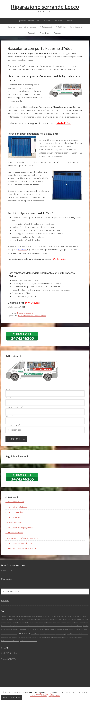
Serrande (23, 633)
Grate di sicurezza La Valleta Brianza (48, 619)
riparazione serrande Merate (51, 629)
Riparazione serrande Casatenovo (21, 629)
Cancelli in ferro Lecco (6, 616)
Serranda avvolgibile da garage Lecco (19, 527)
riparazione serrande (62, 626)
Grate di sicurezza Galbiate (33, 619)
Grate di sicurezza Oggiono (49, 622)
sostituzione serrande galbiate (12, 637)
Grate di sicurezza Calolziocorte (58, 616)
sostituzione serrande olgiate (58, 637)
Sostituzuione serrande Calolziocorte (10, 641)
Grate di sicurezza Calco (44, 616)
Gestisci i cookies (11, 697)
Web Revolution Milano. (45, 694)
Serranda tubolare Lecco (14, 502)
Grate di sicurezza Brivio (32, 616)
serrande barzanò (35, 634)
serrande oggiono (53, 634)
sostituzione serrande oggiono (42, 637)
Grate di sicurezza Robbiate (21, 626)
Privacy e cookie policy (38, 696)
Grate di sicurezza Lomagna (77, 619)
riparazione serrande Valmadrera (9, 634)
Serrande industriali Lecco (15, 512)
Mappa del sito (54, 696)
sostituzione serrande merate (28, 637)
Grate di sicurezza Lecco (64, 619)
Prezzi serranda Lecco (13, 522)
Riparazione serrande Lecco (45, 6)
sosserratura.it (7, 570)
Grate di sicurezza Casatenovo (74, 616)
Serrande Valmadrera (72, 634)
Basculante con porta (25, 313)
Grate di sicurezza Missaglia (36, 622)
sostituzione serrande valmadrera (73, 637)
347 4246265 (11, 653)
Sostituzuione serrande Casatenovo (28, 641)
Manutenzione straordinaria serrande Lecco (21, 538)
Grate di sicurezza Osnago (7, 626)
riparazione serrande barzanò (75, 626)
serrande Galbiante (44, 634)
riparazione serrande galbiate (36, 629)
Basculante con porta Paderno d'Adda (32, 316)
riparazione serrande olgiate (80, 629)
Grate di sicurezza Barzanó (19, 616)
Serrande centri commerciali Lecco (18, 543)
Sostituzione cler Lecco (14, 533)
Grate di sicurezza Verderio (50, 626)
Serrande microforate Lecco (16, 507)
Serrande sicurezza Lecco (15, 517)
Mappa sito (6, 579)
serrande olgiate (62, 634)
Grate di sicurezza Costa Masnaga (17, 619)
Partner (5, 600)
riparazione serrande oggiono (65, 629)
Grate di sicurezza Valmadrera (35, 626)
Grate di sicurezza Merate (21, 622)
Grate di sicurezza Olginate (81, 622)
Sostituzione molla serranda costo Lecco (20, 548)
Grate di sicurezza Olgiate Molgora (65, 622)
